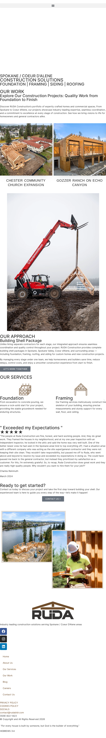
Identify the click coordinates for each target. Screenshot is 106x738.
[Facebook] (3, 631)
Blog (5, 681)
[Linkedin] (3, 646)
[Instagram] (3, 639)
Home (6, 656)
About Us (8, 662)
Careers (7, 688)
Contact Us (9, 694)
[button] (53, 5)
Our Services (9, 669)
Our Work (8, 675)
